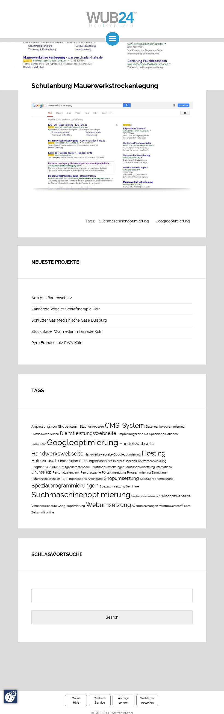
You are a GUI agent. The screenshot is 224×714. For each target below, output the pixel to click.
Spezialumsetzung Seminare (119, 486)
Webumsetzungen (145, 506)
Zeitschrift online (42, 512)
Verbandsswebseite (144, 496)
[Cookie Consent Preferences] (10, 696)
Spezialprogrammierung (156, 479)
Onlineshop (41, 472)
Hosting (154, 453)
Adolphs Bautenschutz (51, 298)
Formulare (38, 444)
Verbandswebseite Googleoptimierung (58, 506)
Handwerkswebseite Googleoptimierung (113, 454)
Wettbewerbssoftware (174, 506)
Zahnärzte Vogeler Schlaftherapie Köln (66, 309)
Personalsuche (91, 472)
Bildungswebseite (91, 426)
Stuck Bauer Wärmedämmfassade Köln (66, 331)
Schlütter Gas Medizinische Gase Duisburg (69, 320)
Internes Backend (125, 461)
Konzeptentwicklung (152, 461)
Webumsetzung (108, 504)
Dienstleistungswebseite (88, 433)
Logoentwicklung (46, 467)
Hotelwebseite (45, 460)
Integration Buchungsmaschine (86, 461)
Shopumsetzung (121, 478)
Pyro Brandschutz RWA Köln (56, 342)
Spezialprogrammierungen (65, 485)
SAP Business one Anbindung (83, 479)
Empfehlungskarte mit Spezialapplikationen (147, 434)
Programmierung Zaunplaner (147, 472)
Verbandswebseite (175, 496)
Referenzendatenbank (46, 479)
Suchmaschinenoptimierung (124, 221)
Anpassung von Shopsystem (54, 426)
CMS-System (125, 425)
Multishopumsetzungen (108, 467)
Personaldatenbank (66, 472)
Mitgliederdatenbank (76, 467)
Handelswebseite (136, 443)
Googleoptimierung (172, 221)
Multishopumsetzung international (149, 467)
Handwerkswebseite (57, 454)
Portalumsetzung (114, 472)
